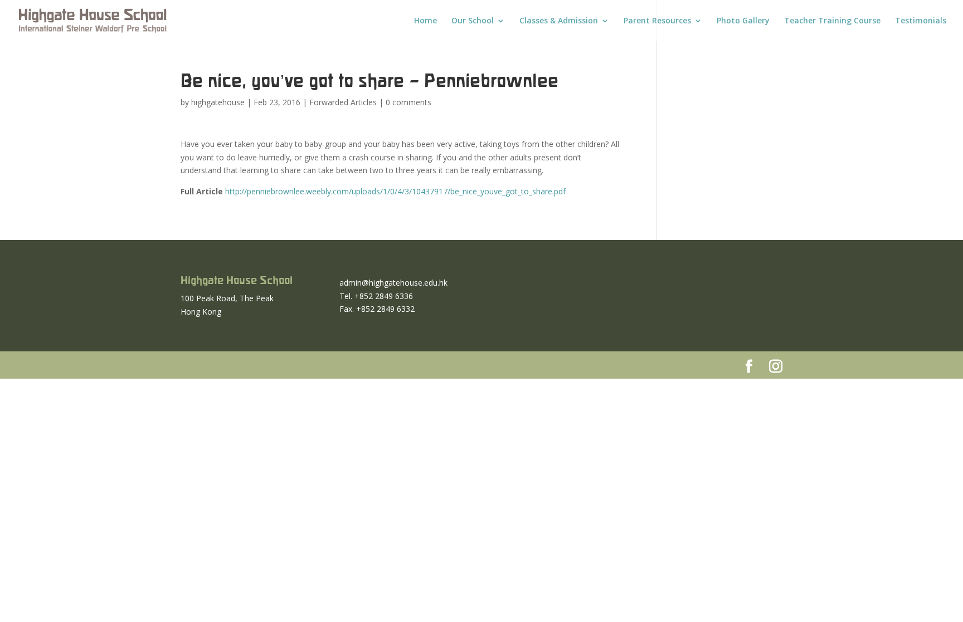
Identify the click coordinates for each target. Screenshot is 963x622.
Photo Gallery (743, 21)
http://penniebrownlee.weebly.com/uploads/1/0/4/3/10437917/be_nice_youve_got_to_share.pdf (395, 191)
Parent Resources (657, 21)
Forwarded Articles (343, 102)
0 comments (408, 102)
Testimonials (920, 21)
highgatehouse (218, 102)
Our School (472, 21)
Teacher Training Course (832, 21)
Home (425, 21)
